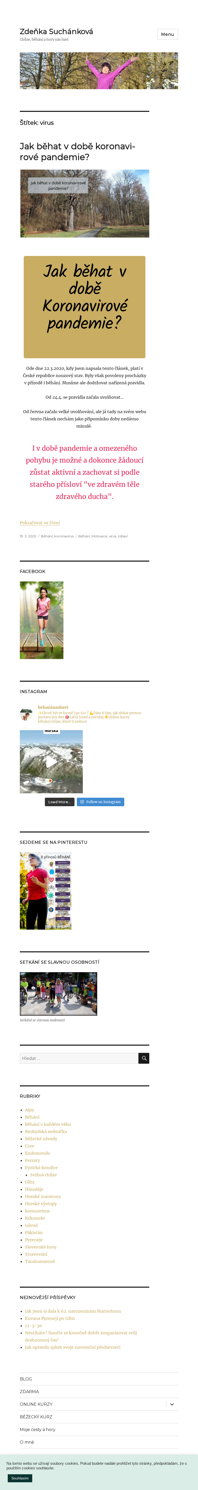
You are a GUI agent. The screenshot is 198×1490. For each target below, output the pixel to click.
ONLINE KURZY (36, 1404)
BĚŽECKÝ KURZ (36, 1416)
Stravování (36, 1254)
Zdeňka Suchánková (56, 31)
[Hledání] (143, 1058)
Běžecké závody (41, 1138)
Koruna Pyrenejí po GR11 (50, 1318)
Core (29, 1145)
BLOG (26, 1379)
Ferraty (32, 1160)
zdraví (123, 536)
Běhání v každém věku (48, 1124)
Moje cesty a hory (37, 1429)
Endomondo (37, 1153)
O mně (27, 1442)
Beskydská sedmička (46, 1131)
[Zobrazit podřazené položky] (172, 1404)
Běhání (47, 536)
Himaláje (34, 1189)
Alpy (29, 1109)
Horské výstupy (41, 1203)
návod (31, 1225)
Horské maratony (43, 1196)
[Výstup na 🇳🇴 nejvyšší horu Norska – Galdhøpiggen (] (51, 761)
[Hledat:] (79, 1058)
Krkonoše (35, 1218)
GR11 (30, 1182)
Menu (167, 34)
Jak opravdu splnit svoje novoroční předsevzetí (72, 1347)
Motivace (99, 536)
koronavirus (64, 536)
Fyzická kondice (41, 1167)
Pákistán (34, 1232)
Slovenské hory (40, 1247)
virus (112, 536)
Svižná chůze (43, 1174)
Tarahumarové (40, 1261)
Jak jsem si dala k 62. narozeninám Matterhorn (73, 1311)
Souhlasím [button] (20, 1478)
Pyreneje (34, 1239)
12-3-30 (33, 1325)
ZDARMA (29, 1391)
